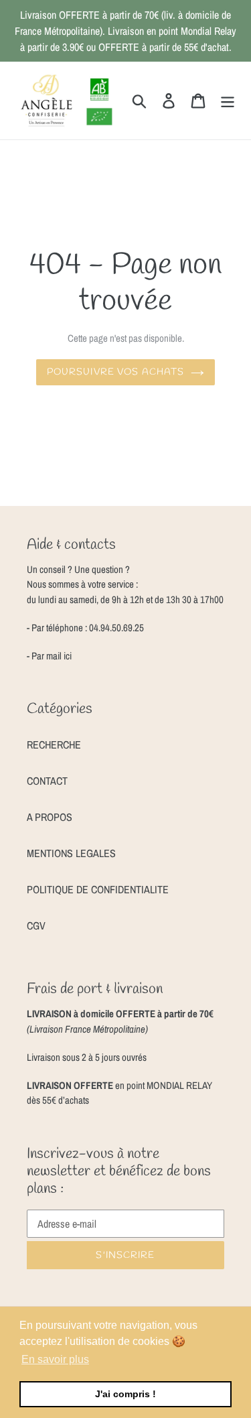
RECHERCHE (54, 744)
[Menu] (227, 100)
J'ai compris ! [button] (125, 1394)
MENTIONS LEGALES (71, 853)
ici (67, 656)
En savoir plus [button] (55, 1359)
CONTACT (47, 780)
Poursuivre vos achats (116, 372)
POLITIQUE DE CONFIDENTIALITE (98, 889)
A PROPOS (49, 817)
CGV (36, 925)
